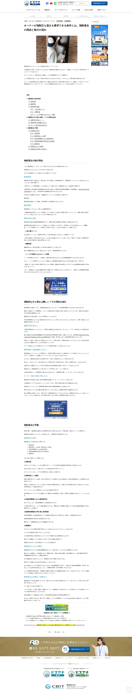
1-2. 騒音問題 (32, 104)
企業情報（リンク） (97, 657)
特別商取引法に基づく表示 (27, 657)
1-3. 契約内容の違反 (34, 106)
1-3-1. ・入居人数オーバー (37, 109)
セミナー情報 (76, 10)
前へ (50, 632)
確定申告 (49, 16)
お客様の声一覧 (58, 657)
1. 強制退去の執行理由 (34, 98)
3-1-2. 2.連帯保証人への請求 (38, 136)
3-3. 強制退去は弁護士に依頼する (37, 149)
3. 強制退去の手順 (32, 128)
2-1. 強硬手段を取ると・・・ (36, 120)
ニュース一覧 (68, 657)
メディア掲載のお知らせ (83, 16)
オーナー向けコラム (61, 10)
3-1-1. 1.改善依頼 (35, 133)
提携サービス (101, 10)
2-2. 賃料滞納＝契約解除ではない (37, 122)
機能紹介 (47, 10)
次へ (63, 632)
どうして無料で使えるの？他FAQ (82, 657)
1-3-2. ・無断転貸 (35, 112)
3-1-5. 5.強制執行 (35, 144)
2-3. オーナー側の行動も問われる (37, 125)
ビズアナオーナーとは (33, 10)
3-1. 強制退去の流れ (34, 130)
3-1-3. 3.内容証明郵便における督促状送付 (42, 138)
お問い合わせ (107, 657)
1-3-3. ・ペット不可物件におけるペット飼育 (42, 114)
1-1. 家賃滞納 (32, 101)
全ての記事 (32, 16)
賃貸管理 (66, 16)
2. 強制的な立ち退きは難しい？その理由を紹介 (41, 117)
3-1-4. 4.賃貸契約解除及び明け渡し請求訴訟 (42, 141)
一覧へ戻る (57, 632)
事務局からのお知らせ (99, 16)
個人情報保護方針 (48, 657)
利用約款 (38, 657)
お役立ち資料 (89, 10)
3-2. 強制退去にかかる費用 (35, 146)
